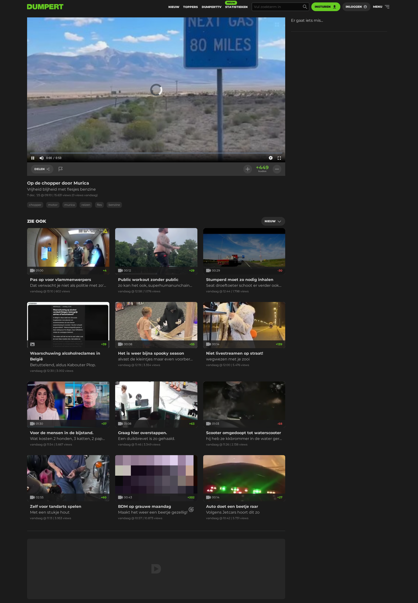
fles (99, 205)
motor (53, 205)
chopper (35, 205)
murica (69, 205)
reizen (86, 205)
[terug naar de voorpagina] (45, 6)
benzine (114, 205)
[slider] (156, 152)
